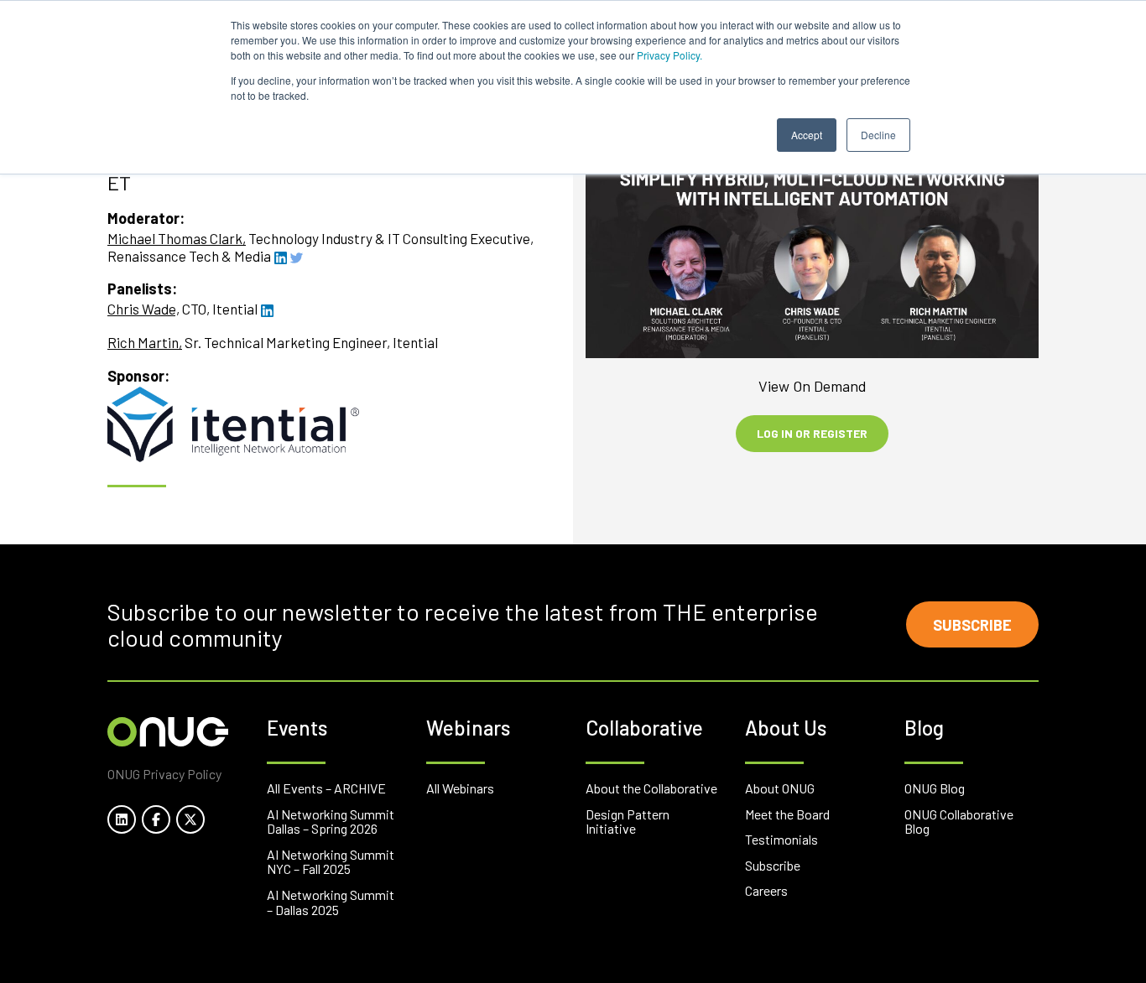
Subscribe (972, 625)
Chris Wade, (143, 308)
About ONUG (780, 788)
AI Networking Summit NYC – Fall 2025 (330, 861)
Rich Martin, (144, 342)
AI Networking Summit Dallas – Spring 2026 (330, 821)
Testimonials (781, 839)
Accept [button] (806, 134)
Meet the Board (787, 814)
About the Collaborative (651, 788)
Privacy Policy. (669, 55)
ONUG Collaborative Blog (958, 821)
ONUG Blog (934, 788)
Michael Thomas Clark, (176, 238)
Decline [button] (878, 134)
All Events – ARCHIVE (326, 788)
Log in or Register (812, 433)
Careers (766, 890)
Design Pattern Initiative (627, 821)
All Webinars (460, 788)
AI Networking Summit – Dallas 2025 (330, 902)
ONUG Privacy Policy (164, 774)
